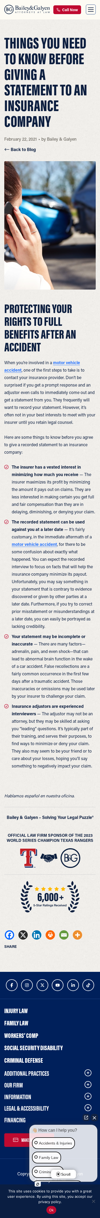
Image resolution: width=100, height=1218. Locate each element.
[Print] (50, 935)
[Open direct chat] (86, 1117)
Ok (51, 1210)
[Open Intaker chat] (38, 1184)
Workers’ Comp (21, 1035)
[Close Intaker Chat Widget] (94, 1117)
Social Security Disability (33, 1048)
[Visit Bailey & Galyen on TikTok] (88, 985)
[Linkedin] (36, 935)
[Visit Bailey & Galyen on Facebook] (12, 985)
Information (17, 1097)
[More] (77, 935)
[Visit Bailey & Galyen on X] (42, 985)
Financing (15, 1120)
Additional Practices (26, 1073)
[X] (23, 935)
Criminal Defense (23, 1060)
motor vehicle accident (34, 544)
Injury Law (16, 1010)
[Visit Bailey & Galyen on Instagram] (27, 985)
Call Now (69, 9)
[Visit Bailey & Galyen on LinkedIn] (73, 985)
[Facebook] (9, 935)
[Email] (64, 935)
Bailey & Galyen (62, 139)
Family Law (16, 1023)
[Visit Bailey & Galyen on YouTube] (57, 985)
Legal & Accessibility (26, 1108)
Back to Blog (23, 149)
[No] (93, 1201)
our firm (13, 1085)
